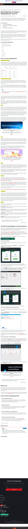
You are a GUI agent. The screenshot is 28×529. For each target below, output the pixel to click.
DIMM (4, 170)
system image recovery (19, 339)
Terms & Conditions (15, 520)
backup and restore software (9, 232)
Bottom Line (4, 26)
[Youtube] (5, 511)
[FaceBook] (0, 511)
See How (14, 2)
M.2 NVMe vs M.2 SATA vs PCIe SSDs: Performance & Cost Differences (15, 189)
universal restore (13, 231)
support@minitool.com (10, 393)
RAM (10, 164)
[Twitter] (2, 511)
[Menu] (27, 4)
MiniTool (8, 20)
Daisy (3, 428)
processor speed (21, 418)
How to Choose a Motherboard (7, 24)
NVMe (15, 183)
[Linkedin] (3, 511)
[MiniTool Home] (2, 4)
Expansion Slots (3, 70)
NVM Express (11, 183)
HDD (4, 179)
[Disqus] (14, 446)
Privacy (12, 520)
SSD (6, 179)
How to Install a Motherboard (21, 334)
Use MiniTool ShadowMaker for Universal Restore (10, 25)
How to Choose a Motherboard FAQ (8, 27)
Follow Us (25, 428)
